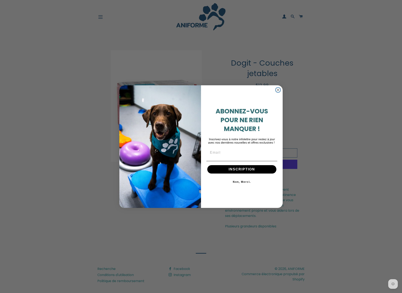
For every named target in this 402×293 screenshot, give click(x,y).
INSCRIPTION (242, 169)
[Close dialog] (278, 89)
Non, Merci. (242, 181)
